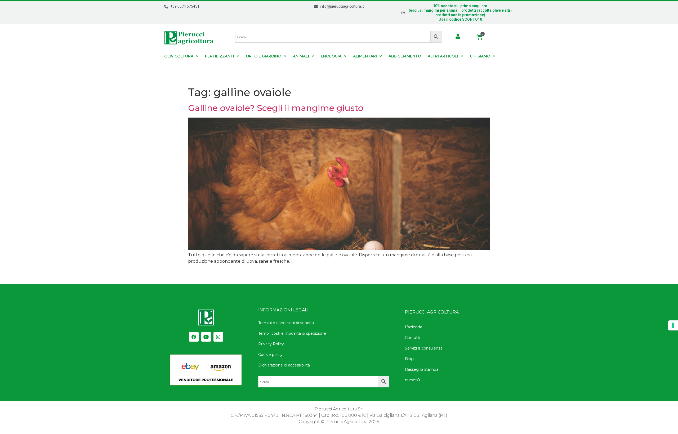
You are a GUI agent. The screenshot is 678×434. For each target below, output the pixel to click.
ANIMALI (301, 56)
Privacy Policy (271, 344)
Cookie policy (270, 354)
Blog (409, 358)
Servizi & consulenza (424, 348)
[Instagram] (218, 337)
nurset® (412, 380)
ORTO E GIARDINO (263, 56)
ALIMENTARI (365, 56)
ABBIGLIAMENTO (405, 56)
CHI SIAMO (480, 56)
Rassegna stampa (421, 369)
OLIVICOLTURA (178, 56)
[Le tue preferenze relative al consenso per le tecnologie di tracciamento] (673, 325)
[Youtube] (206, 337)
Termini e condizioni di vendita (286, 322)
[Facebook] (194, 337)
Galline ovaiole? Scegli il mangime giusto (275, 108)
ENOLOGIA (331, 56)
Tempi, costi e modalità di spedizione (292, 333)
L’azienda (413, 327)
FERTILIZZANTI (219, 56)
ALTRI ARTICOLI (443, 56)
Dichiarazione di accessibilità (284, 365)
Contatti (412, 337)
